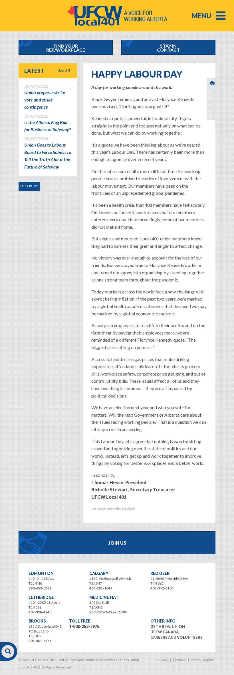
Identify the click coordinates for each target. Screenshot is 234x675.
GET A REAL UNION (167, 626)
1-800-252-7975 (84, 626)
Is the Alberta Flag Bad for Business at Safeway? (47, 122)
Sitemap (179, 660)
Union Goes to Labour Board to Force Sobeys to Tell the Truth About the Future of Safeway (47, 152)
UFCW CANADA (164, 632)
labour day (29, 186)
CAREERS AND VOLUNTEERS (176, 637)
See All (64, 70)
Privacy (162, 660)
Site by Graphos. (203, 660)
